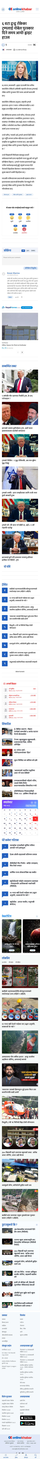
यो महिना (18, 962)
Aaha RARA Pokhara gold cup (9, 1362)
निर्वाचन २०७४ (6, 1410)
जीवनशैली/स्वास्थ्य (7, 1335)
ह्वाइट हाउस (28, 195)
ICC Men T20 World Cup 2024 (8, 1354)
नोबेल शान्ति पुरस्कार (17, 195)
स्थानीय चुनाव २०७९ (8, 1413)
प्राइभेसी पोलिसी (24, 1410)
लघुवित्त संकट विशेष (7, 1404)
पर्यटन (22, 1323)
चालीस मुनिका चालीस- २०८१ (26, 1379)
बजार (21, 1319)
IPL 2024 (5, 1358)
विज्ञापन (22, 1407)
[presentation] (18, 352)
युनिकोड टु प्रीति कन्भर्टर (26, 1392)
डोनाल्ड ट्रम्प (6, 195)
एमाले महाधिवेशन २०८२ (8, 1423)
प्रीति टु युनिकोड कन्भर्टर (26, 1389)
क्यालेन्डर (7, 802)
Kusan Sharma (13, 273)
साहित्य (4, 1326)
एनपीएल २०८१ (6, 1350)
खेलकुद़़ (4, 1332)
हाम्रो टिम (22, 1401)
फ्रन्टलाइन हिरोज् (24, 1386)
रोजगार (22, 1326)
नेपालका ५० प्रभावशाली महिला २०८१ (27, 1356)
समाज (3, 1319)
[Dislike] (21, 297)
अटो (21, 1332)
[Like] (16, 297)
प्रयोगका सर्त (23, 1404)
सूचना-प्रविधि (23, 1335)
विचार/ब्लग (5, 1323)
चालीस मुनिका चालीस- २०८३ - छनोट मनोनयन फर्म (26, 1367)
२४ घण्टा (4, 962)
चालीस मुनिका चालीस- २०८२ (26, 1373)
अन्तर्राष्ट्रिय (5, 1341)
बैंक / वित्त (23, 1329)
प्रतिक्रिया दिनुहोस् (30, 268)
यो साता (11, 962)
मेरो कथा (22, 1383)
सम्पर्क (22, 1413)
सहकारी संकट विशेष (8, 1401)
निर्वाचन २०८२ (6, 1420)
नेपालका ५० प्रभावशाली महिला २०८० (27, 1361)
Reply (10, 297)
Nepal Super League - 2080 (9, 1367)
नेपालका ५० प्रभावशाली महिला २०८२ (27, 1351)
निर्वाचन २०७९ (6, 1416)
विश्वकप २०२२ (6, 1426)
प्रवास (3, 1338)
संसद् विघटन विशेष (7, 1407)
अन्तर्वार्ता (4, 1329)
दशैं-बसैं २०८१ (6, 1429)
